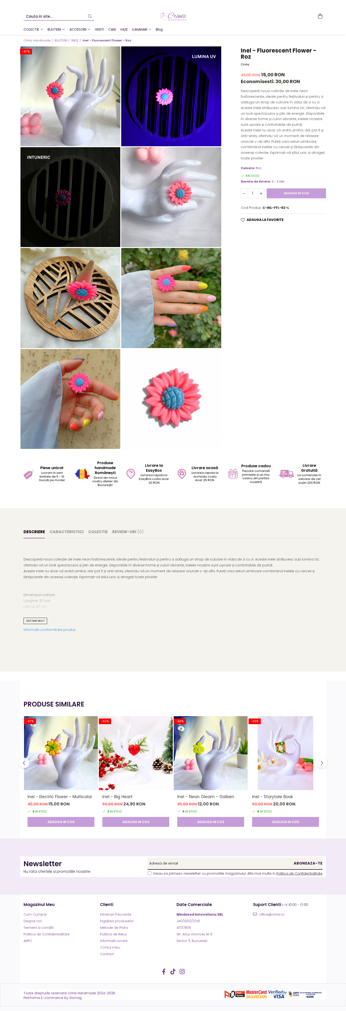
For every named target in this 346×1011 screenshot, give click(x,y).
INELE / (76, 40)
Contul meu (110, 947)
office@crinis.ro (271, 914)
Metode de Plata (114, 927)
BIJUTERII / (63, 40)
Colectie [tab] (98, 532)
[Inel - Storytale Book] (285, 753)
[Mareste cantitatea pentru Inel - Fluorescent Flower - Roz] (261, 193)
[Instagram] (182, 972)
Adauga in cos (296, 193)
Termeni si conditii (39, 927)
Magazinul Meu (39, 904)
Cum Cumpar (35, 914)
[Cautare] (90, 16)
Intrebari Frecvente (115, 914)
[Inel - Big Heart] (136, 753)
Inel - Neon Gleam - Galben (205, 797)
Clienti (106, 904)
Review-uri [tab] (128, 532)
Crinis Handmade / (39, 40)
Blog (159, 29)
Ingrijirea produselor (117, 921)
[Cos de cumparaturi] (320, 16)
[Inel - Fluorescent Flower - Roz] (70, 96)
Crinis (245, 64)
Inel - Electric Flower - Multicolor (60, 797)
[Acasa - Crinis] (173, 16)
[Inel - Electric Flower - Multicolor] (61, 753)
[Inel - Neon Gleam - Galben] (211, 753)
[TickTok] (173, 972)
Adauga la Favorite (265, 219)
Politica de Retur (113, 934)
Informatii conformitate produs (50, 629)
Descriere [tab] (34, 532)
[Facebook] (164, 972)
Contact (107, 954)
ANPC (28, 940)
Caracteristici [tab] (67, 532)
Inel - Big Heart (117, 797)
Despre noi (33, 921)
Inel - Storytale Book (272, 797)
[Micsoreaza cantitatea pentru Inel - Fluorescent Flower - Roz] (244, 193)
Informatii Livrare (114, 940)
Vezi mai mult (35, 621)
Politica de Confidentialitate (299, 873)
